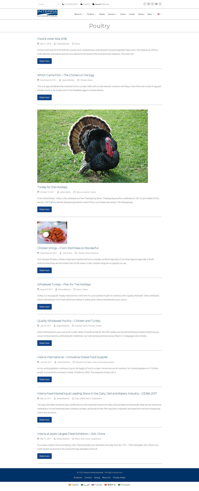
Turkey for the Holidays (52, 187)
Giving (97, 477)
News (77, 44)
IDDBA (82, 398)
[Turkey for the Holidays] (92, 146)
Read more (44, 61)
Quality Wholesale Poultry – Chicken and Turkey (68, 320)
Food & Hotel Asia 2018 (52, 38)
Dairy (77, 398)
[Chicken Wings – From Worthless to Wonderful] (52, 232)
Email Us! (86, 4)
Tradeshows (97, 398)
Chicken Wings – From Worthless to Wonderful (68, 248)
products (86, 192)
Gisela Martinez (63, 44)
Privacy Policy (119, 477)
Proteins (91, 326)
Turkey (93, 192)
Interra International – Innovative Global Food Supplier (72, 357)
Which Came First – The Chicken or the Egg (65, 75)
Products (78, 477)
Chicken (83, 80)
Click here (102, 4)
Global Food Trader (83, 362)
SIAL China (85, 439)
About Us (106, 477)
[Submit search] (58, 4)
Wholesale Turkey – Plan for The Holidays (64, 284)
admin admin (65, 192)
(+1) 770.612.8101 (71, 4)
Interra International (100, 362)
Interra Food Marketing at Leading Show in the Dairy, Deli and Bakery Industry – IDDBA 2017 (97, 393)
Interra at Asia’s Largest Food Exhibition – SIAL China (71, 433)
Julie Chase (67, 253)
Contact (88, 477)
